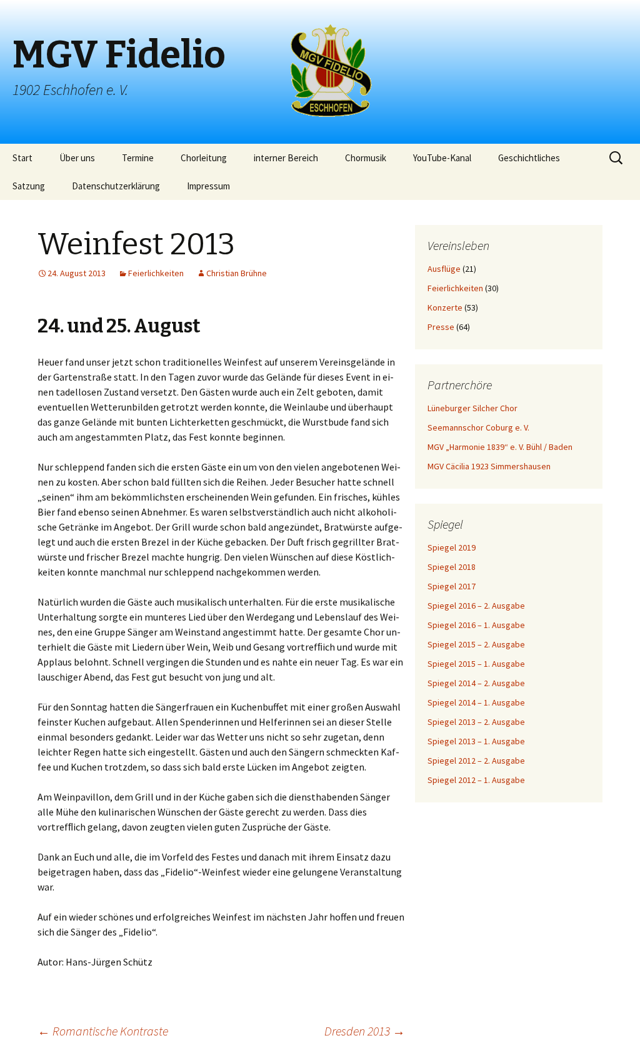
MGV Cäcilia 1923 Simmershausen (489, 466)
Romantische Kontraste (103, 1031)
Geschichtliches (529, 158)
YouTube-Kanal (442, 158)
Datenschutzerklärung (116, 186)
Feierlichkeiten (156, 273)
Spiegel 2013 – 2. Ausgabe (476, 721)
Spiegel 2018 (452, 566)
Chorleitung (204, 158)
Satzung (28, 186)
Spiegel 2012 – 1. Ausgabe (476, 780)
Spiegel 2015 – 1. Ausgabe (476, 663)
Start (22, 158)
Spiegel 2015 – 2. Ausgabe (476, 644)
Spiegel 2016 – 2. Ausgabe (476, 605)
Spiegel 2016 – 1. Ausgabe (476, 625)
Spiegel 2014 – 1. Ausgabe (476, 702)
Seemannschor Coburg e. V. (478, 427)
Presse (441, 326)
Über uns (77, 158)
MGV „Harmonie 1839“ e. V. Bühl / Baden (500, 446)
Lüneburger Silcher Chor (473, 408)
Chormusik (365, 158)
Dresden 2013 (364, 1031)
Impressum (208, 186)
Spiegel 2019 (452, 547)
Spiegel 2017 (452, 586)
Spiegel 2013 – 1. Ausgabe (476, 741)
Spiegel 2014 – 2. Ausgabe (476, 683)
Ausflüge (444, 268)
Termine (138, 158)
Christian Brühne (236, 273)
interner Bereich (286, 158)
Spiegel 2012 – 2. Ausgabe (476, 760)
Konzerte (445, 307)
